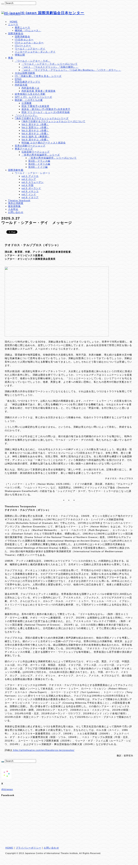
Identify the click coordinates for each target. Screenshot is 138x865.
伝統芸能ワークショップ (35, 151)
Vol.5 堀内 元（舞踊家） (36, 136)
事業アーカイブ (24, 148)
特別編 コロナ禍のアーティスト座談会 (44, 142)
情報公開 (20, 54)
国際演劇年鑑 (15, 170)
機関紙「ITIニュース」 (28, 30)
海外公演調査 (15, 203)
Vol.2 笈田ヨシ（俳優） (35, 127)
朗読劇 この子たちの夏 (29, 100)
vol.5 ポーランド (31, 188)
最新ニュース (22, 27)
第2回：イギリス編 (39, 164)
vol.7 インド (29, 194)
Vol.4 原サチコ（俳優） (35, 133)
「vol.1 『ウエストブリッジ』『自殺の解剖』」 (50, 67)
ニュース (13, 24)
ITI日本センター (24, 39)
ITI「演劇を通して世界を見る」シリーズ (38, 76)
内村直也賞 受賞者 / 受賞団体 (39, 91)
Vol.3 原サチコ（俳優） (35, 130)
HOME (14, 21)
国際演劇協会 (15, 33)
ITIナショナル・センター (29, 42)
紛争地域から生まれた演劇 (30, 94)
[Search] (2, 3)
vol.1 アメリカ (30, 176)
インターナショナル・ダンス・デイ (35, 51)
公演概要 (27, 103)
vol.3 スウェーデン (33, 182)
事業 (10, 57)
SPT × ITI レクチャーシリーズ (33, 97)
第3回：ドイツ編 (38, 167)
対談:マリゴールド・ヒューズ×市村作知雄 (46, 112)
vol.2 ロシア (29, 179)
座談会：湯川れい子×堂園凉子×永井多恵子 (46, 109)
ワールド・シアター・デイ (30, 48)
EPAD (18, 79)
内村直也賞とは (30, 88)
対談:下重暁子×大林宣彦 (35, 106)
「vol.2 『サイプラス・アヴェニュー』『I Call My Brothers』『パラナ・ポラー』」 (71, 70)
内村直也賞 (21, 84)
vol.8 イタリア (30, 197)
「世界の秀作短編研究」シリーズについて (52, 157)
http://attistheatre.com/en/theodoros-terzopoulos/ (43, 750)
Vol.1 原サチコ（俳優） (35, 124)
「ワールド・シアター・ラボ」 (32, 60)
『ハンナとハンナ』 (26, 115)
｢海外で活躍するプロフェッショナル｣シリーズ (41, 118)
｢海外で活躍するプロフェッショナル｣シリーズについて (53, 121)
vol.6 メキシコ (30, 191)
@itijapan (7, 789)
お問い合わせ (15, 212)
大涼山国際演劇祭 (25, 73)
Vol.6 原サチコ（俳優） (35, 139)
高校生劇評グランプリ (27, 81)
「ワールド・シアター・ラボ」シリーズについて (50, 64)
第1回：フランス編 (39, 161)
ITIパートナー (23, 45)
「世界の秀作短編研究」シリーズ (41, 154)
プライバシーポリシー (28, 847)
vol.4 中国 (27, 185)
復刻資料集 (14, 206)
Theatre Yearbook (19, 200)
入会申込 (13, 209)
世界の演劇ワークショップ (30, 145)
